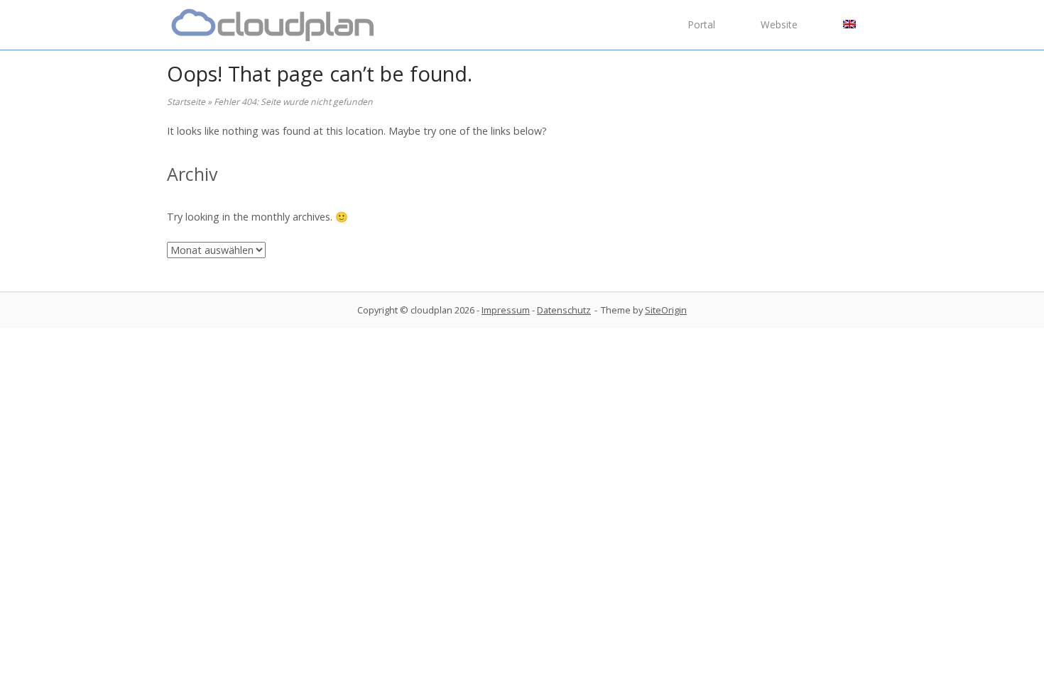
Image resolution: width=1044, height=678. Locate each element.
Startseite (186, 102)
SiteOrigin (666, 310)
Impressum (506, 310)
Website (779, 24)
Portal (701, 24)
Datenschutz (564, 310)
